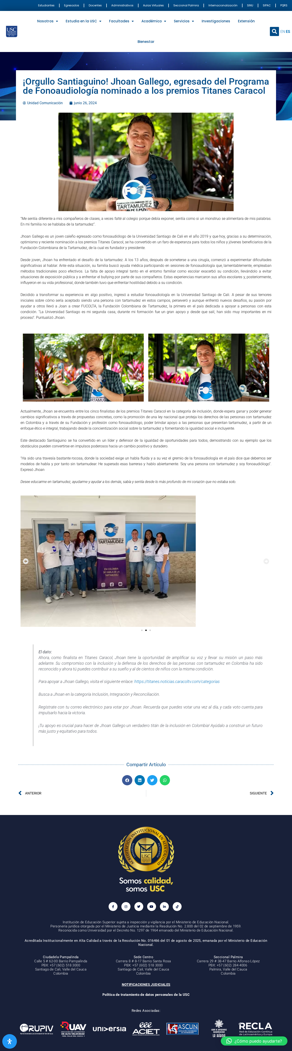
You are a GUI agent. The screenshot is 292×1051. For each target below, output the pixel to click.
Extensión (246, 21)
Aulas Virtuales (153, 5)
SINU (250, 5)
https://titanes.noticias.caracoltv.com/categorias (177, 681)
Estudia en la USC (81, 21)
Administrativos (122, 5)
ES (288, 31)
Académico (151, 21)
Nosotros (45, 21)
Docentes (95, 5)
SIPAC (267, 5)
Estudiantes (46, 5)
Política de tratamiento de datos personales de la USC (146, 995)
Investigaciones (216, 21)
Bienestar (146, 41)
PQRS (283, 5)
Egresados (71, 5)
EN (282, 31)
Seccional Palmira (186, 5)
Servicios (182, 21)
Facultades (119, 21)
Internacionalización (223, 5)
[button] (274, 31)
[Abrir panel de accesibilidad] (9, 1041)
